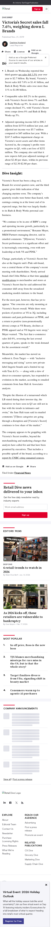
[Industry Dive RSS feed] (22, 803)
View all (7, 779)
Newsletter (7, 833)
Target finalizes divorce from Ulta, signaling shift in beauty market (27, 678)
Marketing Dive (32, 859)
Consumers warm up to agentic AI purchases (25, 692)
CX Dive (29, 850)
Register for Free (13, 921)
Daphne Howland (18, 42)
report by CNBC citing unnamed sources (23, 457)
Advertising (30, 822)
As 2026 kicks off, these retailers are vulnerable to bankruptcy (23, 617)
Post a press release (22, 779)
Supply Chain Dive (34, 864)
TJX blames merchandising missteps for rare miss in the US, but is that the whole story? (27, 661)
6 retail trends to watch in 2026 (22, 570)
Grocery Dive (31, 855)
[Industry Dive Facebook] (10, 803)
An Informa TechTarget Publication (25, 3)
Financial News (22, 472)
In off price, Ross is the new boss (27, 646)
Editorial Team (9, 824)
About (5, 819)
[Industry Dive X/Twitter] (16, 803)
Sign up (37, 9)
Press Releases (9, 845)
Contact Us (7, 828)
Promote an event (34, 835)
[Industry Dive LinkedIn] (4, 803)
